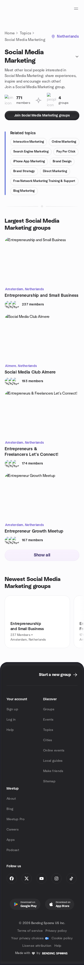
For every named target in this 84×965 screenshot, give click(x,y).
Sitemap (49, 781)
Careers (13, 829)
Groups (49, 709)
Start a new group (55, 675)
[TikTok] (71, 878)
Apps (11, 840)
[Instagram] (56, 878)
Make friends (53, 771)
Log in (11, 719)
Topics (25, 33)
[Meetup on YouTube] (41, 878)
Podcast (13, 850)
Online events (54, 750)
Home (10, 33)
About (11, 798)
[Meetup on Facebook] (12, 878)
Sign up (12, 709)
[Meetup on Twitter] (26, 878)
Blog (10, 809)
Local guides (53, 760)
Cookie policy (62, 938)
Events (48, 719)
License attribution (36, 945)
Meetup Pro (15, 819)
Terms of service (30, 930)
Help (10, 730)
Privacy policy (56, 930)
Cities (47, 740)
